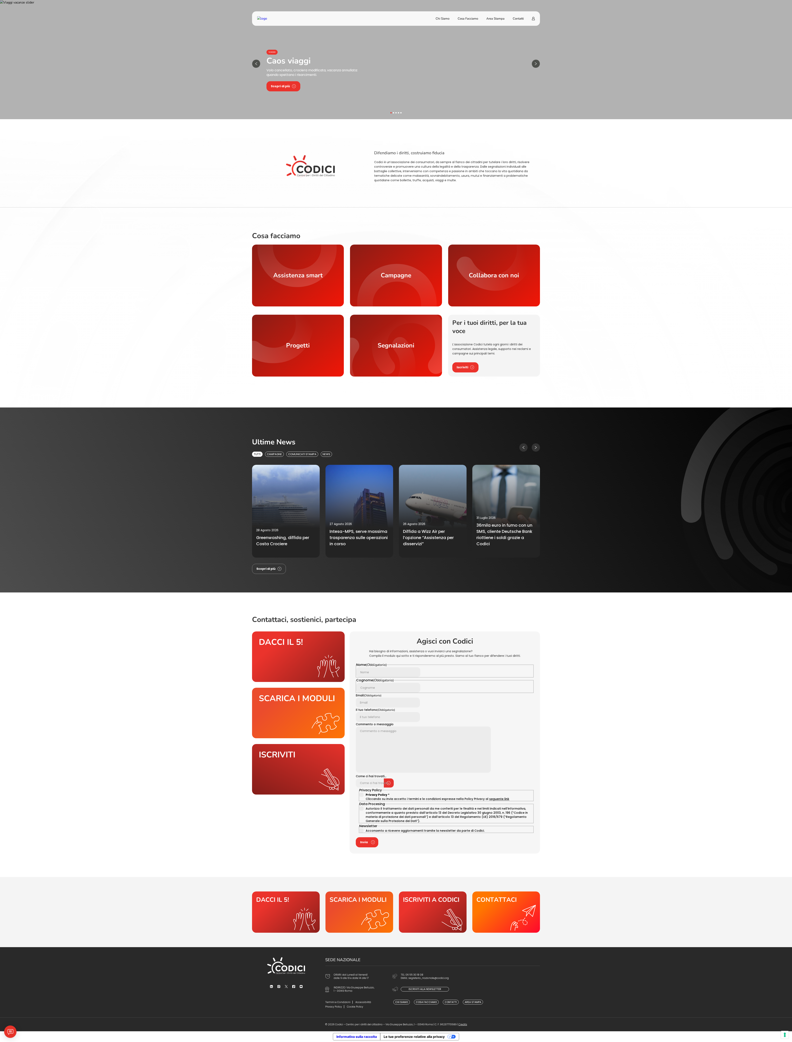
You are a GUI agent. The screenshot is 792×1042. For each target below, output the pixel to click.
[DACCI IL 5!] (286, 912)
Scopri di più (280, 86)
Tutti (257, 454)
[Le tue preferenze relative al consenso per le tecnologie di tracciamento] (785, 1035)
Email (368, 695)
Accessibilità (363, 1002)
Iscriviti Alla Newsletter (425, 989)
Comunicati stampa (302, 454)
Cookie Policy (355, 1006)
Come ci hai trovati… (371, 776)
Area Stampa (495, 18)
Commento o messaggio (375, 724)
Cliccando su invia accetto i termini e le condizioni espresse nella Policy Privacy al (437, 797)
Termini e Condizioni (337, 1002)
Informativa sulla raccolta (356, 1037)
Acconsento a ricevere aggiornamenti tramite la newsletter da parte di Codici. (425, 831)
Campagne (274, 454)
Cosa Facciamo (468, 18)
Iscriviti (462, 367)
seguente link (499, 799)
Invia (364, 842)
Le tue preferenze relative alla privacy (414, 1037)
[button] (391, 112)
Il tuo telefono (375, 710)
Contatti (518, 18)
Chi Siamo (442, 18)
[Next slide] (536, 64)
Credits (462, 1024)
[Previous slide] (256, 64)
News (326, 454)
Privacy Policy (333, 1006)
